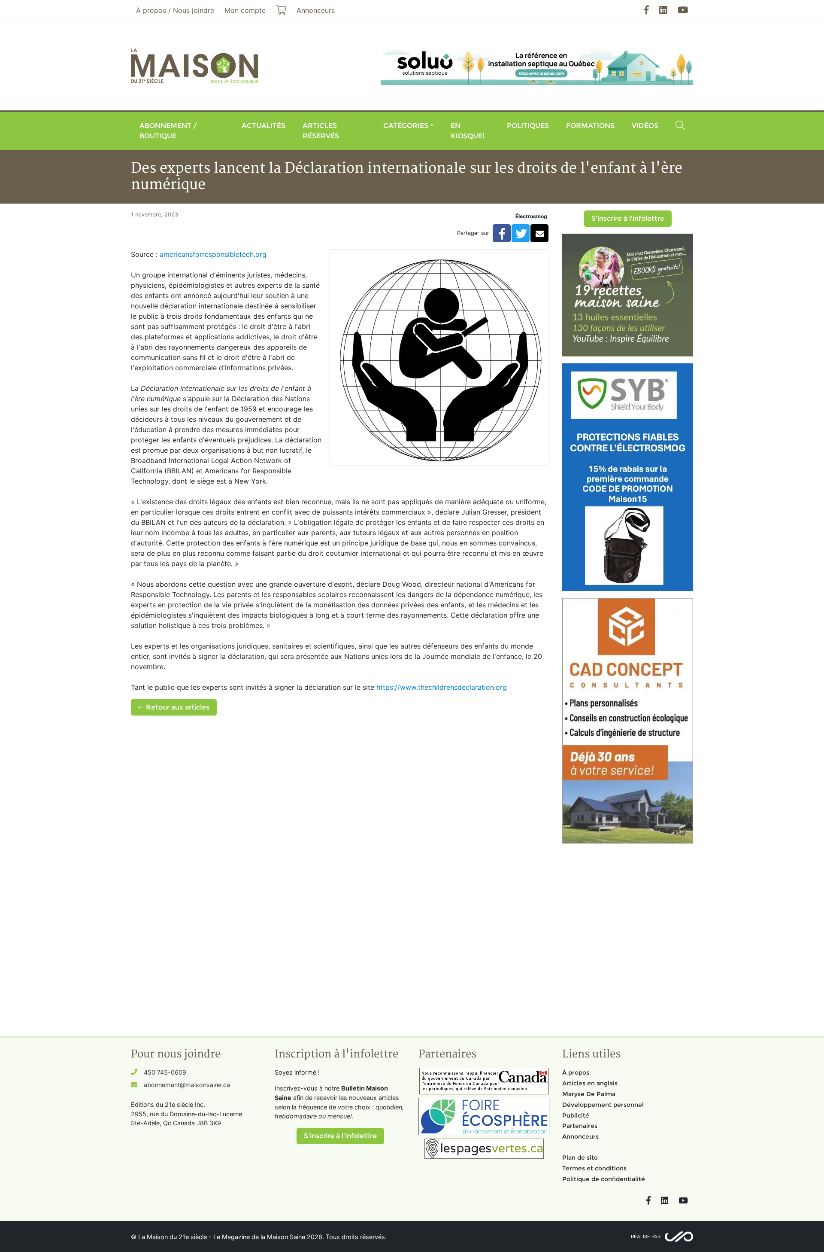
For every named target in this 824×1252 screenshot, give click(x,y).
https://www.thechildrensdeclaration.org (441, 687)
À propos (575, 1072)
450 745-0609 (165, 1072)
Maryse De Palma (588, 1094)
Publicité (575, 1115)
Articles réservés (321, 131)
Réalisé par (645, 1237)
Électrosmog (531, 216)
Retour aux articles (176, 707)
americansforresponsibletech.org (213, 254)
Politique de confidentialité (603, 1179)
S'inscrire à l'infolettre (627, 218)
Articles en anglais (590, 1083)
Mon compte (245, 10)
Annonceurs (580, 1136)
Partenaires (579, 1126)
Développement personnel (603, 1105)
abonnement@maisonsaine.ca (187, 1084)
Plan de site (580, 1157)
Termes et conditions (594, 1168)
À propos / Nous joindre (175, 10)
